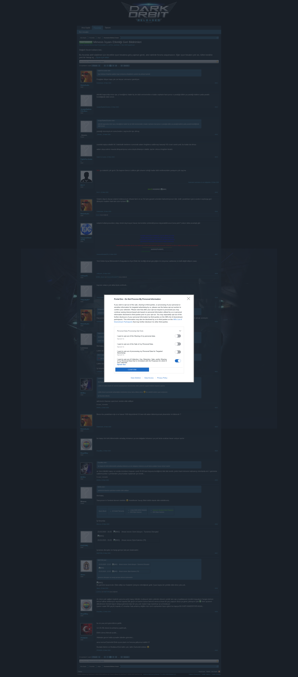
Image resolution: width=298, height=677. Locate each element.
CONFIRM (132, 370)
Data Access (149, 378)
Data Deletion (136, 378)
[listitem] (149, 331)
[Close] (189, 299)
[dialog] (149, 338)
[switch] (178, 336)
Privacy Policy (162, 378)
